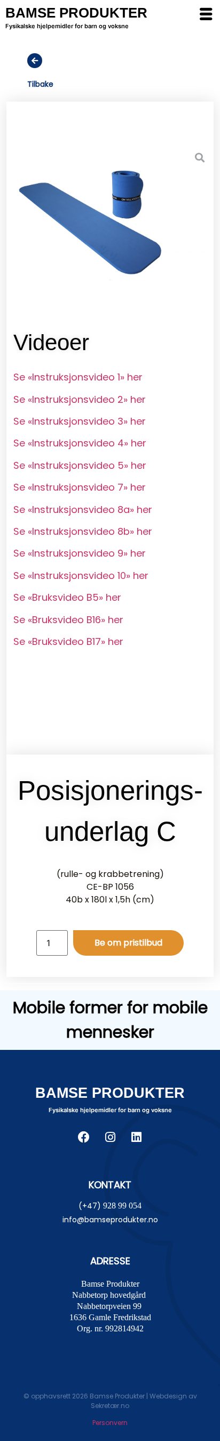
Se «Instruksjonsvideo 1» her (78, 377)
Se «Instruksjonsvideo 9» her (79, 553)
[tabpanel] (109, 524)
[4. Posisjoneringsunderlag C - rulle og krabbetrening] (109, 212)
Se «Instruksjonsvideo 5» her (79, 465)
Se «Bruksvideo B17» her (68, 641)
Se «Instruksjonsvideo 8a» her (82, 509)
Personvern (110, 1422)
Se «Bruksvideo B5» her (67, 597)
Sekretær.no (110, 1405)
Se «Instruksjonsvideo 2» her (79, 399)
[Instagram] (110, 1137)
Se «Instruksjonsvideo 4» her (79, 443)
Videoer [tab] (51, 342)
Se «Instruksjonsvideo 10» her (80, 575)
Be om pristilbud (128, 943)
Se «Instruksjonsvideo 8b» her (82, 531)
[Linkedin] (136, 1137)
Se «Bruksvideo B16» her (68, 619)
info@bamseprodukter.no (110, 1219)
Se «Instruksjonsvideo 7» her (79, 487)
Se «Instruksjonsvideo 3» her (79, 421)
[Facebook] (84, 1137)
